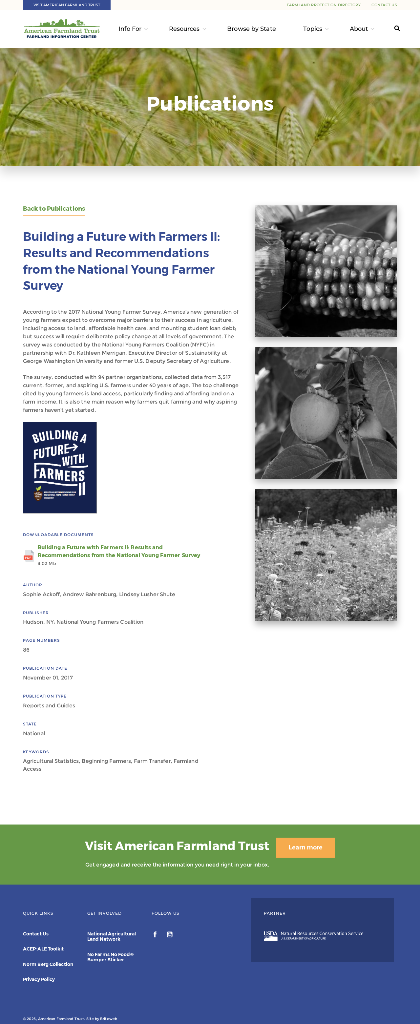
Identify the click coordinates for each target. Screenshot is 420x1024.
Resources (184, 28)
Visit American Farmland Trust (66, 5)
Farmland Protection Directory (324, 5)
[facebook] (156, 935)
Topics (312, 28)
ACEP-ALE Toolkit (43, 949)
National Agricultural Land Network (111, 936)
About (359, 28)
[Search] (391, 29)
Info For (129, 28)
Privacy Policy (39, 979)
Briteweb (108, 1018)
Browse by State (251, 28)
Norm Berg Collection (48, 964)
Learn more (305, 847)
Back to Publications (54, 208)
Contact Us (384, 5)
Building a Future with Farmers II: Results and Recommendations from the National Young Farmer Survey (119, 555)
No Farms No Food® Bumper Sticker (110, 957)
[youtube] (169, 935)
